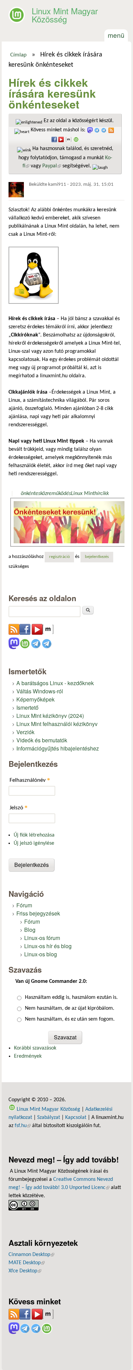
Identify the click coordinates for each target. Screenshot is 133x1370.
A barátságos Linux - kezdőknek (55, 683)
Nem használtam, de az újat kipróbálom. (69, 1008)
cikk (104, 493)
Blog (29, 930)
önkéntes (30, 493)
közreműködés (55, 493)
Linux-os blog (40, 954)
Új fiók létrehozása (34, 835)
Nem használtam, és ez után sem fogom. (70, 1019)
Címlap (18, 55)
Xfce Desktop (25, 1271)
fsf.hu (23, 1125)
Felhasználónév (30, 780)
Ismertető (27, 707)
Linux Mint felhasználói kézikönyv (57, 724)
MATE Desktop (27, 1263)
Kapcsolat (75, 1117)
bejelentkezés (97, 557)
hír (97, 493)
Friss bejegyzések (38, 913)
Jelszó (19, 807)
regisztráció (59, 557)
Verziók (25, 732)
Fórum (24, 905)
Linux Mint (82, 493)
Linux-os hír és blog (48, 946)
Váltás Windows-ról (39, 691)
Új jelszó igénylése (34, 843)
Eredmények (28, 1056)
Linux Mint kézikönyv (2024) (50, 716)
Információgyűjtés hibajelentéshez (57, 748)
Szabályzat (48, 1117)
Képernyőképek (35, 699)
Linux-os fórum (42, 938)
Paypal (51, 166)
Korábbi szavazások (35, 1048)
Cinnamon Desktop (31, 1254)
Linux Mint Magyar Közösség (65, 15)
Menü (116, 34)
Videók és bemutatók (41, 740)
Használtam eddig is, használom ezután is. (71, 997)
